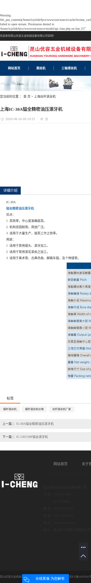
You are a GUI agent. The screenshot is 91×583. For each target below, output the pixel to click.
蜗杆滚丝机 (10, 409)
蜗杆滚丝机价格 (34, 409)
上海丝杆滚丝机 (45, 96)
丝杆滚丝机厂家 (61, 409)
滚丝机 (41, 68)
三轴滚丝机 (69, 68)
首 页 (26, 96)
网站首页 (14, 68)
